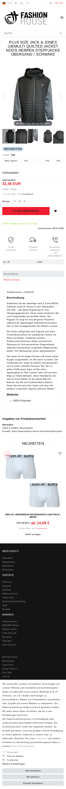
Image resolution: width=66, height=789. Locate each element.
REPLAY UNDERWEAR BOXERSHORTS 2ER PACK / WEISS (33, 515)
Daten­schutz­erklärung (13, 601)
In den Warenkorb (26, 210)
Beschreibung (11, 274)
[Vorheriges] (4, 96)
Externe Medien (15, 756)
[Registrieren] (21, 3)
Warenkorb (8, 566)
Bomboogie (8, 661)
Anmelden (7, 558)
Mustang (6, 637)
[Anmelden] (15, 3)
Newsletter (7, 569)
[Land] (4, 3)
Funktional (12, 760)
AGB (4, 605)
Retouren (7, 582)
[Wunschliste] (27, 3)
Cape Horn (8, 664)
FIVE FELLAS (9, 633)
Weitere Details (12, 279)
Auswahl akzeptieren (33, 783)
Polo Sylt (7, 672)
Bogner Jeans (9, 629)
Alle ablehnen (33, 777)
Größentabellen (10, 172)
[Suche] (61, 33)
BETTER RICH (9, 657)
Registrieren (8, 562)
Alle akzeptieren (33, 770)
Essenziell (12, 752)
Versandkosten (27, 194)
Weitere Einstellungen (13, 764)
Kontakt (6, 609)
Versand (6, 586)
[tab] (33, 274)
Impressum (8, 597)
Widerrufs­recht (10, 593)
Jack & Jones (9, 644)
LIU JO (6, 676)
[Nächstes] (61, 96)
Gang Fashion (9, 668)
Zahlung (6, 589)
